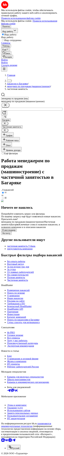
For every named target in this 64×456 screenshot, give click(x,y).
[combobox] (15, 98)
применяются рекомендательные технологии (26, 424)
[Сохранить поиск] (4, 113)
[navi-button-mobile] (4, 69)
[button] (4, 60)
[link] (6, 53)
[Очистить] (5, 105)
